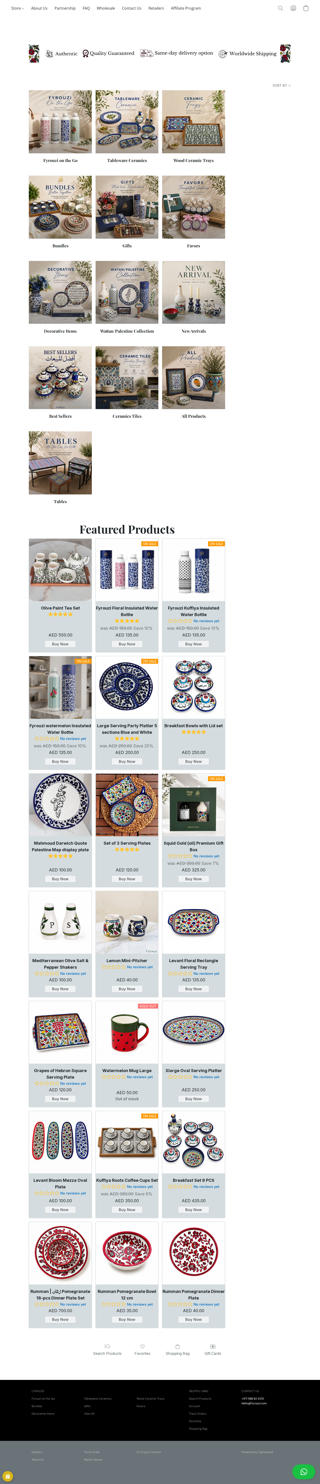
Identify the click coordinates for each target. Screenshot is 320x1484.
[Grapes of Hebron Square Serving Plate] (60, 1032)
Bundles (37, 1406)
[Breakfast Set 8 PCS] (193, 1142)
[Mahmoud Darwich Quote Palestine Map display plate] (60, 805)
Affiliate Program (186, 8)
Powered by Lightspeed (257, 1452)
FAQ (86, 8)
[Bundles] (60, 207)
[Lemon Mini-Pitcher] (127, 922)
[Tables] (60, 462)
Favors (141, 1406)
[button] (303, 1471)
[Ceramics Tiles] (127, 377)
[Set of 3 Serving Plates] (127, 805)
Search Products (107, 1353)
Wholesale (106, 8)
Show (7, 1476)
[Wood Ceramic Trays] (193, 121)
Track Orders (197, 1414)
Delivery (37, 1452)
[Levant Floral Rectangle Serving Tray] (193, 922)
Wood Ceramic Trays (150, 1399)
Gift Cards (213, 1353)
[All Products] (193, 377)
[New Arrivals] (193, 292)
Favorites (142, 1353)
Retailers (156, 8)
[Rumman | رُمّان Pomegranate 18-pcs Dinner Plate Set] (60, 1253)
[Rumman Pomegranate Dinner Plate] (193, 1253)
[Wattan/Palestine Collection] (127, 292)
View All (89, 1414)
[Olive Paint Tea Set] (60, 570)
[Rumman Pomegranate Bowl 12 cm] (127, 1253)
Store (16, 8)
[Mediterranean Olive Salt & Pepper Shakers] (60, 922)
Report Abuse (93, 1459)
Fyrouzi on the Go (43, 1399)
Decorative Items (43, 1414)
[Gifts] (127, 207)
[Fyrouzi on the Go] (60, 121)
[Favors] (193, 207)
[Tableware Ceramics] (127, 121)
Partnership (65, 8)
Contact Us (131, 8)
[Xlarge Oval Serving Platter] (193, 1032)
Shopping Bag (178, 1353)
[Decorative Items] (60, 292)
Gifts (87, 1406)
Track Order (92, 1452)
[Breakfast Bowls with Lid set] (193, 687)
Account (194, 1406)
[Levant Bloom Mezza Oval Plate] (60, 1142)
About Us (39, 8)
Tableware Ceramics (98, 1399)
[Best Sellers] (60, 377)
